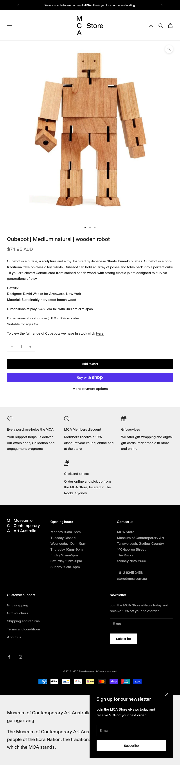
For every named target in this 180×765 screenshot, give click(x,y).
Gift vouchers (17, 613)
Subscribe (131, 746)
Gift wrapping (17, 605)
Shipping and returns (23, 621)
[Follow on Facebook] (9, 657)
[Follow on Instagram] (20, 657)
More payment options (90, 389)
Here (100, 333)
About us (14, 637)
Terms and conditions (24, 629)
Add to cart (90, 364)
